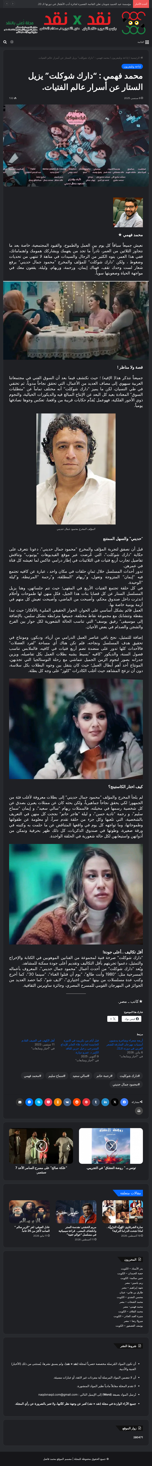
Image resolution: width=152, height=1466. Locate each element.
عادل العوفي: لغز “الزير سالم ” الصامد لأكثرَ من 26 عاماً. (32, 1229)
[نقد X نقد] (76, 23)
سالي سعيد (80, 1076)
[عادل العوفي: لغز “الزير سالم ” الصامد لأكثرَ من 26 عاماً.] (29, 1211)
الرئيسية (136, 57)
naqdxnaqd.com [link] (49, 1394)
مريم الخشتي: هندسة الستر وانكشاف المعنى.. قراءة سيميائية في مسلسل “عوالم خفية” (77, 1231)
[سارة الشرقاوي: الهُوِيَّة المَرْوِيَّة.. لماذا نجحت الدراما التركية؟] (122, 1211)
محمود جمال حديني (125, 1084)
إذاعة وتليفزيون (119, 57)
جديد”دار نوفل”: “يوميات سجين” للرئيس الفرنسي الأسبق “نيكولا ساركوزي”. (90, 4)
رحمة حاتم (103, 1076)
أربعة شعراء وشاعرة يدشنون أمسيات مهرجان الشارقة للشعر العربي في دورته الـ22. (124, 1044)
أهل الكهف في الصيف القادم (38, 1040)
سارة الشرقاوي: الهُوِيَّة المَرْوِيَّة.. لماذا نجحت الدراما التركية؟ (124, 1229)
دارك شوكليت (129, 1076)
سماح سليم (55, 1076)
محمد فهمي (31, 1076)
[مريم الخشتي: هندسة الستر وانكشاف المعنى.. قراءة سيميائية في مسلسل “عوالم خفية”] (76, 1211)
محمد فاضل (49, 1458)
